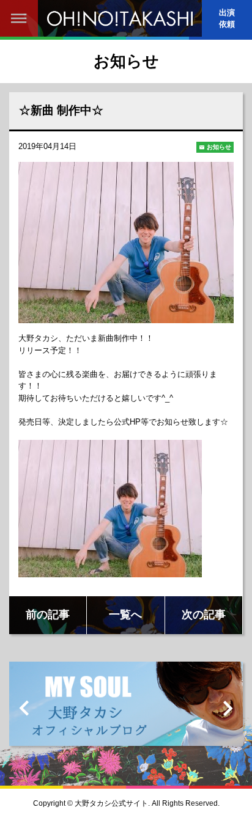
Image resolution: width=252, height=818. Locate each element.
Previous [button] (24, 708)
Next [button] (227, 708)
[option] (126, 708)
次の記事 (204, 614)
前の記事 (48, 614)
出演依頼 (227, 18)
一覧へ (125, 614)
